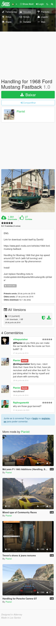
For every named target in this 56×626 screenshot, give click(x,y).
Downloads (12, 219)
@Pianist (17, 342)
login (35, 418)
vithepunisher (20, 339)
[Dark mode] (47, 4)
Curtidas (28, 219)
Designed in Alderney (11, 614)
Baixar (30, 94)
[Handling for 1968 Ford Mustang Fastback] (28, 190)
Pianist (21, 111)
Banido (24, 360)
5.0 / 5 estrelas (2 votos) (10, 226)
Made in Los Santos (11, 617)
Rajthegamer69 (21, 402)
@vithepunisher (21, 363)
